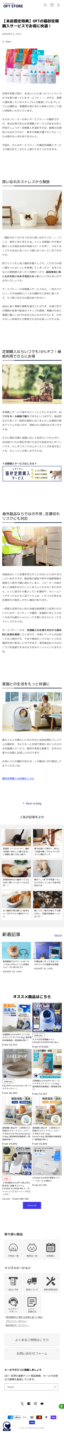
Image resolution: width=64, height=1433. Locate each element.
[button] (45, 5)
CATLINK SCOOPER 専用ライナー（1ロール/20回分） (46, 1179)
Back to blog (33, 803)
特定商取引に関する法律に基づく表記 (24, 1317)
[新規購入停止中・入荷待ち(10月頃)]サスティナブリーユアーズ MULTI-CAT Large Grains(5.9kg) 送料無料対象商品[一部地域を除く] (46, 1133)
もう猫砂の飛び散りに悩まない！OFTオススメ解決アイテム (16, 913)
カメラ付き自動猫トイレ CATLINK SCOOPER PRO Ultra (45, 1041)
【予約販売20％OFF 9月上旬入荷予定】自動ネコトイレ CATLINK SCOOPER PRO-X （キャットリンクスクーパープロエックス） (16, 1188)
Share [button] (8, 41)
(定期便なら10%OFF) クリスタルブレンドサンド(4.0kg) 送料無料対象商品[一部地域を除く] (17, 1037)
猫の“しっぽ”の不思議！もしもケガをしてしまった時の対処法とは (47, 882)
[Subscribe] (54, 1386)
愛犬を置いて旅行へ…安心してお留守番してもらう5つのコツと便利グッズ (47, 851)
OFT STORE (28, 1428)
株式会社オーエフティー (17, 1325)
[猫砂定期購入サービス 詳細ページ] (32, 481)
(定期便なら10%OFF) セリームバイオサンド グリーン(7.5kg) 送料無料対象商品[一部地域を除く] (46, 1085)
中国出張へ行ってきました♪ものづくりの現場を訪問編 (47, 963)
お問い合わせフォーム (32, 1353)
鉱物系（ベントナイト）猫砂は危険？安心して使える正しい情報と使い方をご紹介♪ (16, 851)
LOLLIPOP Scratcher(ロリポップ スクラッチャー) (16, 1087)
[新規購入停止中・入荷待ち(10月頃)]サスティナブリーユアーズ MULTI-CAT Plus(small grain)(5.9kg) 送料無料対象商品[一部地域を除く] (16, 1133)
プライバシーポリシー (16, 1321)
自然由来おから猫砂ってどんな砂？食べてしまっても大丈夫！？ (16, 882)
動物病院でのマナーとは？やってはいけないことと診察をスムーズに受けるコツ (16, 964)
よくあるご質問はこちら (32, 1340)
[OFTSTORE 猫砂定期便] (32, 84)
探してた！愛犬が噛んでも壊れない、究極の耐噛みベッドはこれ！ (47, 913)
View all (58, 935)
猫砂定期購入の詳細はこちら (18, 778)
